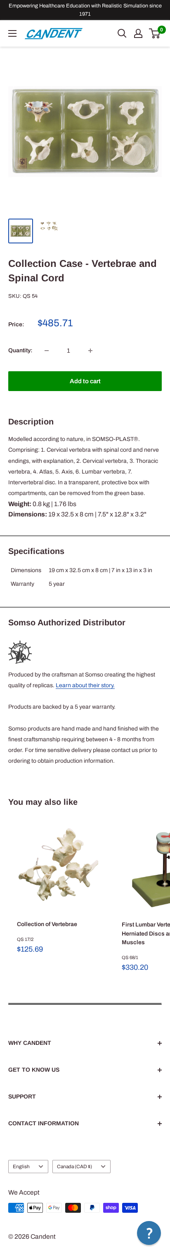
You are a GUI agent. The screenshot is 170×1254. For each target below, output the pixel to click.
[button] (149, 1233)
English (21, 1166)
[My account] (138, 33)
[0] (155, 33)
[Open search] (122, 33)
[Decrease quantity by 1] (46, 350)
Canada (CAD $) (74, 1166)
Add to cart (85, 381)
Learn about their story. (85, 685)
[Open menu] (12, 33)
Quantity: (20, 350)
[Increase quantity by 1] (90, 350)
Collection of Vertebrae (47, 924)
